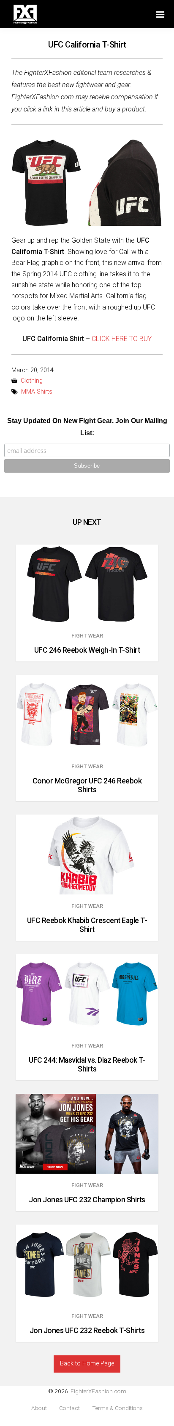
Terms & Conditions (117, 1408)
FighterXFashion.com (98, 1391)
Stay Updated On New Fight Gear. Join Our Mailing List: (87, 427)
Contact (69, 1408)
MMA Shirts (36, 391)
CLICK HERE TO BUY (122, 339)
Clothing (32, 380)
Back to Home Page (87, 1363)
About (39, 1408)
